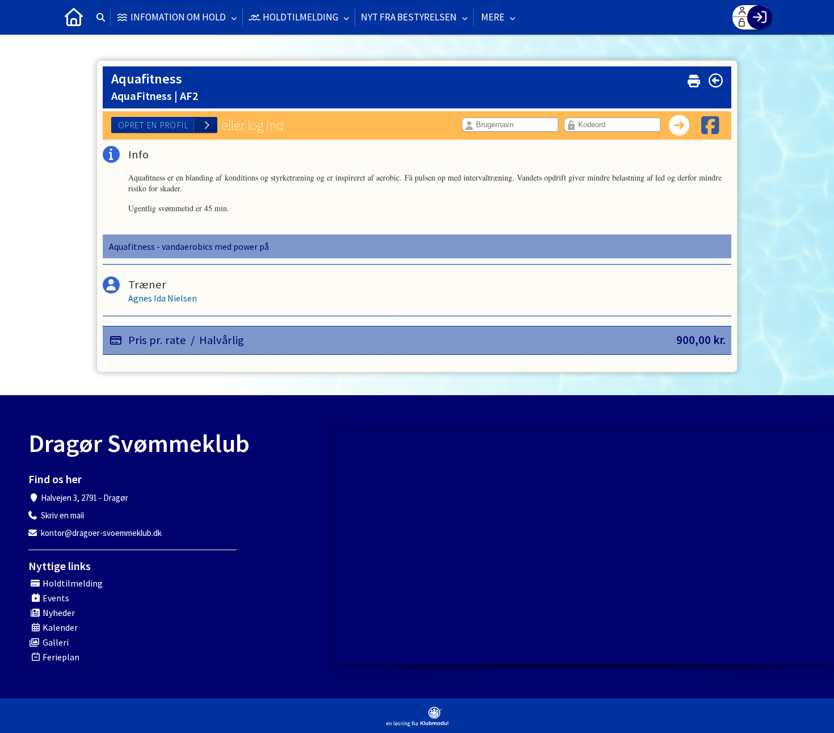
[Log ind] (759, 17)
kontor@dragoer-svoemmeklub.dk (101, 532)
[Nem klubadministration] (417, 717)
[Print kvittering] (694, 78)
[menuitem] (74, 17)
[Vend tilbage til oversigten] (716, 80)
